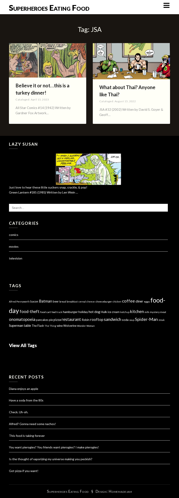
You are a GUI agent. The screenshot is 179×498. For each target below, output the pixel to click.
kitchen (137, 311)
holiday (83, 312)
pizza (57, 320)
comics (13, 235)
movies (14, 246)
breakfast (72, 301)
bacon (34, 301)
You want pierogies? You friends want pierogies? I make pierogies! (54, 447)
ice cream (114, 312)
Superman (16, 325)
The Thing (50, 325)
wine (60, 325)
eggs (147, 301)
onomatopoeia (22, 319)
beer (56, 301)
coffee (128, 300)
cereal (82, 301)
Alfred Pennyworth (19, 301)
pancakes (42, 320)
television (15, 258)
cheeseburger (103, 301)
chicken (117, 301)
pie (51, 320)
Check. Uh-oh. (18, 412)
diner (139, 301)
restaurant (71, 319)
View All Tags (23, 345)
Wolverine (69, 325)
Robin (86, 320)
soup (131, 319)
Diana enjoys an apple (23, 389)
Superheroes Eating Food (49, 7)
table (27, 325)
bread (62, 301)
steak (161, 319)
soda (125, 320)
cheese (90, 301)
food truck (57, 312)
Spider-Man (146, 319)
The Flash (38, 325)
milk (147, 312)
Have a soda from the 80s (26, 400)
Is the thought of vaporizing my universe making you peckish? (50, 459)
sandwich (112, 319)
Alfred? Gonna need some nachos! (32, 424)
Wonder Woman (86, 325)
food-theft (30, 311)
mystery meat (158, 312)
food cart (45, 312)
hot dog (94, 312)
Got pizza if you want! (23, 471)
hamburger (70, 312)
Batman (45, 301)
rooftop (96, 319)
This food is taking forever (27, 435)
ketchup (124, 312)
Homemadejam (120, 491)
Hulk (104, 312)
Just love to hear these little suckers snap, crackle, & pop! (48, 187)
